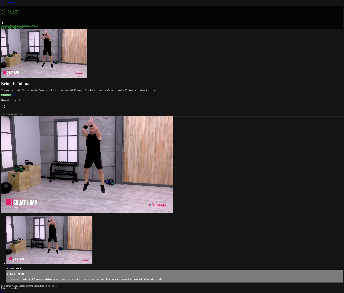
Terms (9, 286)
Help (3, 286)
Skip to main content (10, 2)
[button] (2, 23)
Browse (5, 25)
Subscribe (6, 95)
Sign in (35, 25)
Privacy (15, 286)
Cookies (22, 286)
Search (12, 25)
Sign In (19, 28)
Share (13, 95)
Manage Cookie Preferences (38, 286)
